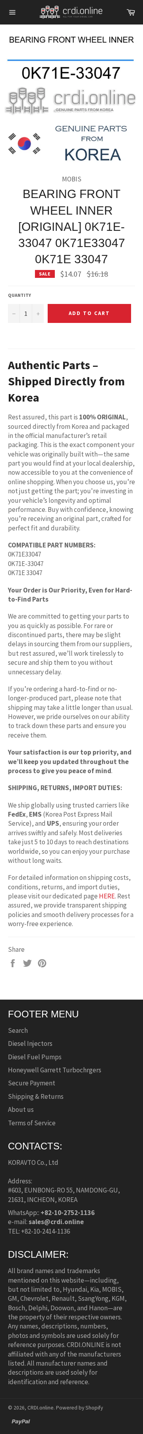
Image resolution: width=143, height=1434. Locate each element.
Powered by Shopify (79, 1407)
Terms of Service (32, 1123)
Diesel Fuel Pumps (35, 1057)
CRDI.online (40, 1407)
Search (18, 1030)
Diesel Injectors (30, 1043)
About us (21, 1109)
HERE (107, 896)
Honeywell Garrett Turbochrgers (54, 1070)
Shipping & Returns (36, 1096)
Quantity (19, 295)
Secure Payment (31, 1083)
